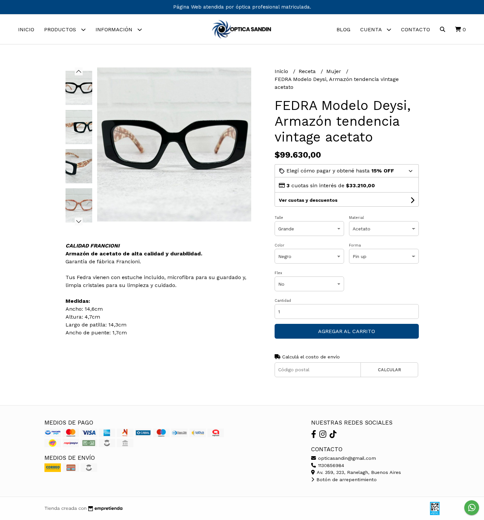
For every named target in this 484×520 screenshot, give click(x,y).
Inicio (26, 29)
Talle (279, 218)
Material (356, 218)
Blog (343, 29)
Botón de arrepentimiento (346, 479)
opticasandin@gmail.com (346, 458)
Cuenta (371, 29)
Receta (308, 71)
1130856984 (330, 465)
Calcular (389, 369)
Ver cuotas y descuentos (308, 200)
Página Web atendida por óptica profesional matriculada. (242, 7)
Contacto (415, 29)
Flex (278, 273)
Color (279, 245)
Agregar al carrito (346, 331)
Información (114, 29)
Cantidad (283, 301)
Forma (355, 245)
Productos (61, 29)
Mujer (334, 71)
